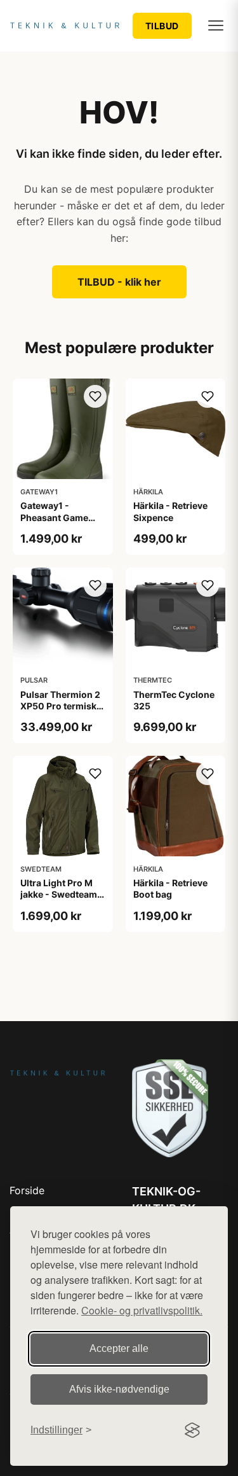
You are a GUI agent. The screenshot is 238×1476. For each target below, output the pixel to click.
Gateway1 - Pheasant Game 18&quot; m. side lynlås (56, 523)
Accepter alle (119, 1348)
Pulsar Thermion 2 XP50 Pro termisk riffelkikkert (60, 706)
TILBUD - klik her (119, 281)
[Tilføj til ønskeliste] (95, 396)
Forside (27, 1190)
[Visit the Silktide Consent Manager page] (192, 1430)
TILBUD (162, 25)
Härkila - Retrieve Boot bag (170, 888)
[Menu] (215, 25)
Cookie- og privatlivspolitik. (141, 1310)
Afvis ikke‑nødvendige (119, 1389)
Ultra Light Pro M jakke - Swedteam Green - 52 (58, 894)
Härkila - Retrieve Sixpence (170, 511)
